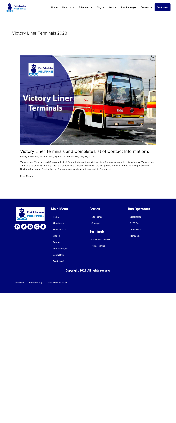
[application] (73, 7)
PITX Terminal (98, 246)
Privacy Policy (35, 282)
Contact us (146, 7)
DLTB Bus (134, 223)
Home (54, 7)
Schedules (84, 7)
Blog (99, 7)
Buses (23, 156)
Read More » (26, 176)
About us (67, 7)
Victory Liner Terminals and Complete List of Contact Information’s (84, 151)
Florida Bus (135, 236)
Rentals (112, 7)
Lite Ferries (96, 217)
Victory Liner (46, 156)
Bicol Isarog (135, 217)
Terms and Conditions (56, 282)
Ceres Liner (135, 229)
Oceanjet (95, 223)
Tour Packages (128, 7)
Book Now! (162, 7)
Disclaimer (19, 282)
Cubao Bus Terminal (100, 239)
